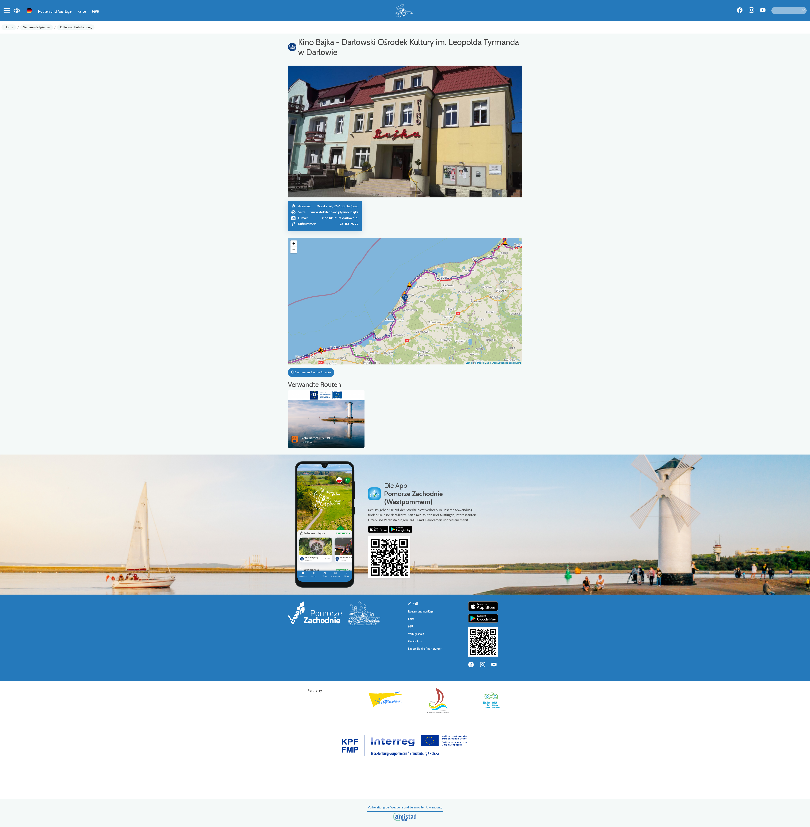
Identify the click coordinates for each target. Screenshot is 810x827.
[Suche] (803, 10)
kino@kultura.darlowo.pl (340, 218)
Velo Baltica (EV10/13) (317, 438)
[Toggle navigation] (6, 10)
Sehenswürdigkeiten (36, 27)
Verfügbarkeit (416, 633)
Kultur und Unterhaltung (76, 27)
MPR (95, 11)
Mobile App (414, 641)
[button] (405, 297)
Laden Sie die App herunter (424, 648)
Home (9, 27)
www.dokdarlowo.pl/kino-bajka (334, 212)
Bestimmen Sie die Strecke (312, 372)
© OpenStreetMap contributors (505, 362)
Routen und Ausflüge (55, 11)
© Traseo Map (481, 362)
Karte (82, 11)
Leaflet (469, 362)
